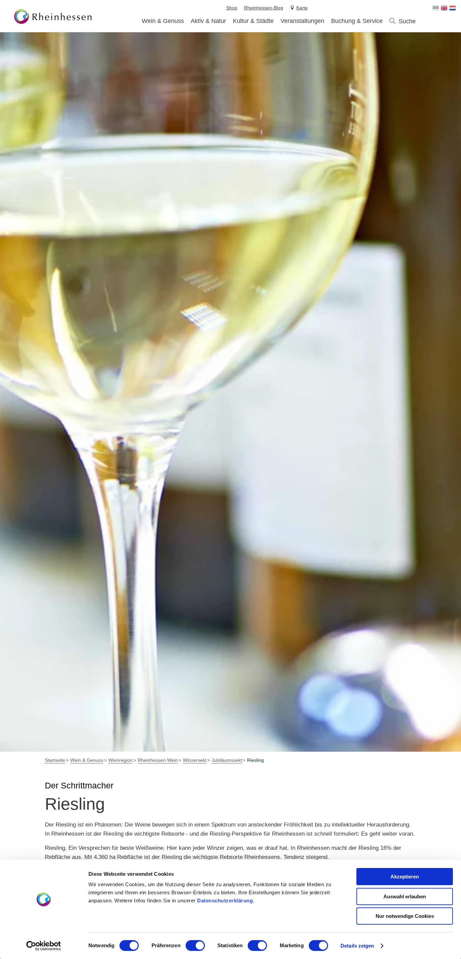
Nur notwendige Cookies (405, 916)
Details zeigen (357, 946)
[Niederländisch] (452, 8)
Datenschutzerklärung (225, 900)
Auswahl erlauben (404, 896)
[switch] (195, 945)
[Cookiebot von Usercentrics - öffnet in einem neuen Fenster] (43, 946)
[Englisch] (444, 8)
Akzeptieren (404, 876)
